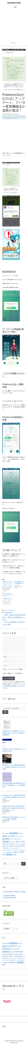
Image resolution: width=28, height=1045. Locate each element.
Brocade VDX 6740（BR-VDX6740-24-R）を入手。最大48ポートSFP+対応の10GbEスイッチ (13, 808)
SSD (8, 846)
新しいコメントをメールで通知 (13, 669)
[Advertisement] (14, 24)
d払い (11, 838)
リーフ (3, 852)
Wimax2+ (22, 846)
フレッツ (15, 850)
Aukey (12, 836)
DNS (22, 836)
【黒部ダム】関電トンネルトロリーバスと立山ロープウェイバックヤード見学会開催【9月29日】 (7, 585)
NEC (8, 844)
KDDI (14, 841)
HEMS (19, 838)
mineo (18, 841)
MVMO (23, 841)
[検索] (23, 864)
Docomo (6, 838)
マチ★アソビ (22, 850)
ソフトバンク (5, 850)
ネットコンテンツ (9, 610)
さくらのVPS (5, 848)
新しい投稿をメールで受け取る (13, 673)
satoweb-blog (14, 3)
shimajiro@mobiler (9, 895)
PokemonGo (8, 612)
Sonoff (4, 846)
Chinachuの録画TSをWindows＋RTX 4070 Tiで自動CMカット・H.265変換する (13, 785)
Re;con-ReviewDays (10, 897)
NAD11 (4, 844)
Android (21, 833)
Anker (4, 836)
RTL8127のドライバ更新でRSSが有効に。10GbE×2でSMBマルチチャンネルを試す (14, 767)
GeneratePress (14, 1042)
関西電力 (9, 854)
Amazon (13, 833)
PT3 (19, 844)
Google (15, 838)
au (8, 836)
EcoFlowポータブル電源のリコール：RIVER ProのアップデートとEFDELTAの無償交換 (13, 733)
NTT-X (11, 844)
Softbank (23, 844)
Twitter (11, 846)
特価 (22, 852)
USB (17, 846)
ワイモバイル (9, 852)
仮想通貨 (15, 852)
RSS (5, 910)
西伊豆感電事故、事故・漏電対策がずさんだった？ (19, 583)
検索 (5, 712)
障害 (15, 854)
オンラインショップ (14, 848)
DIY (19, 836)
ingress (5, 841)
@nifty (3, 833)
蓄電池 (3, 854)
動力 (19, 852)
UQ (15, 846)
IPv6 (11, 841)
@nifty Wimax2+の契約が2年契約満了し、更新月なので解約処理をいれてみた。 (14, 617)
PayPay (16, 844)
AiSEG (7, 833)
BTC (16, 836)
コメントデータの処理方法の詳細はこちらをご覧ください (13, 686)
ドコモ (11, 850)
